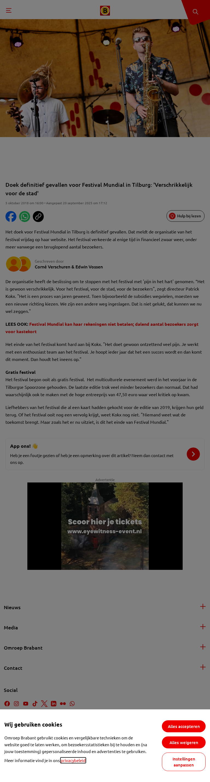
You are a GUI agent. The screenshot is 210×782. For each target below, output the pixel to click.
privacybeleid (73, 760)
